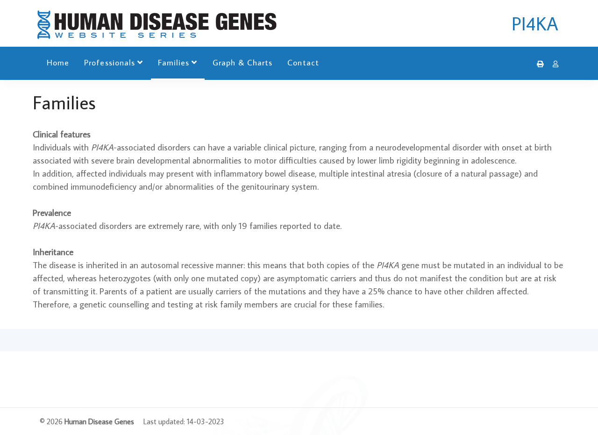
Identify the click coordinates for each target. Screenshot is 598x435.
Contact (303, 62)
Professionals (109, 62)
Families (173, 62)
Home (58, 62)
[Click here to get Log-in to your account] (553, 64)
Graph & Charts (243, 62)
